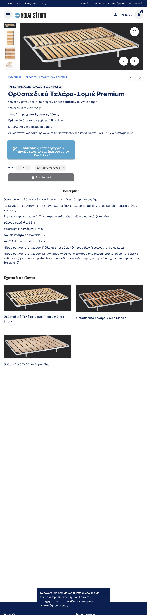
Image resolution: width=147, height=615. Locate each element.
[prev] (130, 77)
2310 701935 (13, 3)
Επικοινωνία (135, 3)
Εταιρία (85, 3)
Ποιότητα (99, 3)
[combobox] (50, 168)
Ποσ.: (11, 167)
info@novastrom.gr (36, 3)
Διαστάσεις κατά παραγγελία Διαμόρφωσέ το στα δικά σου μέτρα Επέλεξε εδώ (43, 151)
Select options (13, 329)
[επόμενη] (139, 77)
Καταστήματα (116, 3)
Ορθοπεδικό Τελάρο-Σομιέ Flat (26, 364)
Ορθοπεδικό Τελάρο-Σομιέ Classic (101, 318)
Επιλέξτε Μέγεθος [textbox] (48, 167)
